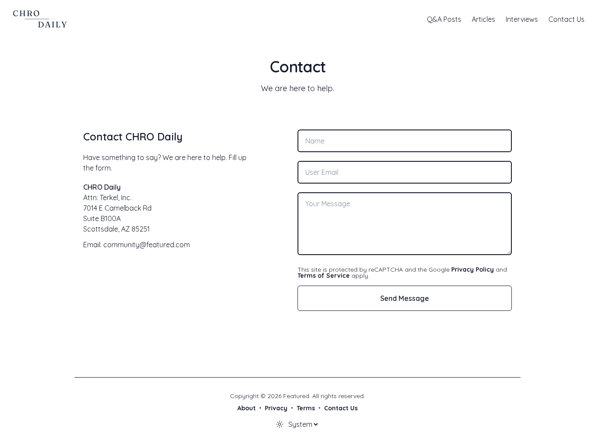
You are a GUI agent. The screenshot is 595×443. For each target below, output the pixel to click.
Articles (483, 19)
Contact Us (566, 19)
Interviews (522, 19)
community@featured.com (146, 244)
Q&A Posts (444, 19)
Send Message (404, 298)
